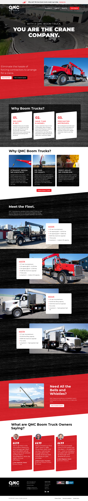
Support (47, 487)
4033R (51, 227)
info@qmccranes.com (32, 487)
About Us (47, 488)
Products (47, 485)
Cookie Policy (76, 498)
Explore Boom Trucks (44, 190)
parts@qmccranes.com (32, 488)
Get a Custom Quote (20, 77)
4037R (22, 262)
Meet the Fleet (6, 77)
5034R (51, 297)
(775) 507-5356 (30, 485)
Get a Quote (47, 484)
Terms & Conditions (67, 498)
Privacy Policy (58, 498)
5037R (22, 332)
